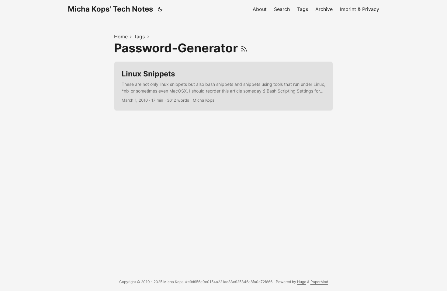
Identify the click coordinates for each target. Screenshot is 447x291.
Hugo (301, 281)
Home (121, 36)
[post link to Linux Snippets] (223, 86)
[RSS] (244, 47)
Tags (139, 36)
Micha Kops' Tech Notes (110, 9)
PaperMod (319, 281)
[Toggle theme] (160, 9)
